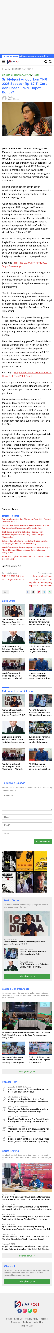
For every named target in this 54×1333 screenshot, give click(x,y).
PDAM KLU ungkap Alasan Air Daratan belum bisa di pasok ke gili (26, 557)
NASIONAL (26, 75)
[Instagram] (25, 1311)
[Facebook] (19, 1311)
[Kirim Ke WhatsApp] (50, 592)
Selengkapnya (26, 976)
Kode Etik (18, 1319)
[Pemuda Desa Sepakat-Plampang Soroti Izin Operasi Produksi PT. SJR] (13, 610)
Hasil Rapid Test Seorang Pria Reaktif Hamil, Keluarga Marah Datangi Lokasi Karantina (28, 1120)
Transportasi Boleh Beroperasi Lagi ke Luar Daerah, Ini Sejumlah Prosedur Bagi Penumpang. (28, 1110)
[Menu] (4, 61)
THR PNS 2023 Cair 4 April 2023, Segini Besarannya (13, 576)
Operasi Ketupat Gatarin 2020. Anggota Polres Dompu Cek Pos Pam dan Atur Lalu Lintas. (30, 1130)
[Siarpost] (13, 61)
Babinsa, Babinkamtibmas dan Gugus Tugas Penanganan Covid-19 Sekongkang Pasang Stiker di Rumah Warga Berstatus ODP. (28, 1140)
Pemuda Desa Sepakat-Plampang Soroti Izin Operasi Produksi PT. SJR (26, 520)
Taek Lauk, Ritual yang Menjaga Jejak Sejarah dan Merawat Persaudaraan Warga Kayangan (39, 1060)
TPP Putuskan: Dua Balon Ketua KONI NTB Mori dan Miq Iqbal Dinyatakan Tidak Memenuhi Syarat (25, 1237)
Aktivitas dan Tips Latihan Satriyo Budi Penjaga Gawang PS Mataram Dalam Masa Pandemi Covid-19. (28, 1100)
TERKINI (35, 75)
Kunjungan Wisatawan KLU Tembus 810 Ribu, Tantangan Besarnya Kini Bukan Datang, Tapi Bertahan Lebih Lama (13, 1060)
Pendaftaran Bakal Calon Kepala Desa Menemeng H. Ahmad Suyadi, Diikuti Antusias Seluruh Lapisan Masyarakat (26, 550)
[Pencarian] (50, 61)
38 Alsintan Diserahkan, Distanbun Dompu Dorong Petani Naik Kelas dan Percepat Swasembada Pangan (27, 1208)
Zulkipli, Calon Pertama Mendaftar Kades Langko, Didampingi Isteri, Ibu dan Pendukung (25, 542)
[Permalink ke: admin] (4, 98)
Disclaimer (16, 1322)
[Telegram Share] (44, 592)
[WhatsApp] (30, 1311)
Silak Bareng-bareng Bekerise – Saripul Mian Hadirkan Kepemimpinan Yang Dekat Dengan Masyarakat (23, 534)
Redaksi (44, 1319)
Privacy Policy (31, 1319)
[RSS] (35, 1311)
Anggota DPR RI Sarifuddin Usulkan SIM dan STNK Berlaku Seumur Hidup (28, 1090)
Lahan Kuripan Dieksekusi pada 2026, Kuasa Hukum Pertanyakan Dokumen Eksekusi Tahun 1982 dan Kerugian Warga (26, 1217)
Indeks (9, 1319)
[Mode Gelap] (45, 61)
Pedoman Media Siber (33, 1322)
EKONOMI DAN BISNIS (11, 75)
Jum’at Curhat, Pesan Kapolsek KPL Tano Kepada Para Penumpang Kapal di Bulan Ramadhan (40, 579)
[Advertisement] (27, 27)
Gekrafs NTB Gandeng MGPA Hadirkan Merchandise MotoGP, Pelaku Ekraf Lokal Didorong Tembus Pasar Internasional (26, 1198)
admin (10, 97)
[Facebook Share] (28, 592)
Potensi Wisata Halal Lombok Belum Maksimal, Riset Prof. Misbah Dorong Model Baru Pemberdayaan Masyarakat (26, 1035)
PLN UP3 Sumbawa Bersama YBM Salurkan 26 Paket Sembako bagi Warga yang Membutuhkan (26, 526)
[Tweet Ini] (33, 592)
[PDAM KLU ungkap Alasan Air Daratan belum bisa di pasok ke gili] (40, 664)
